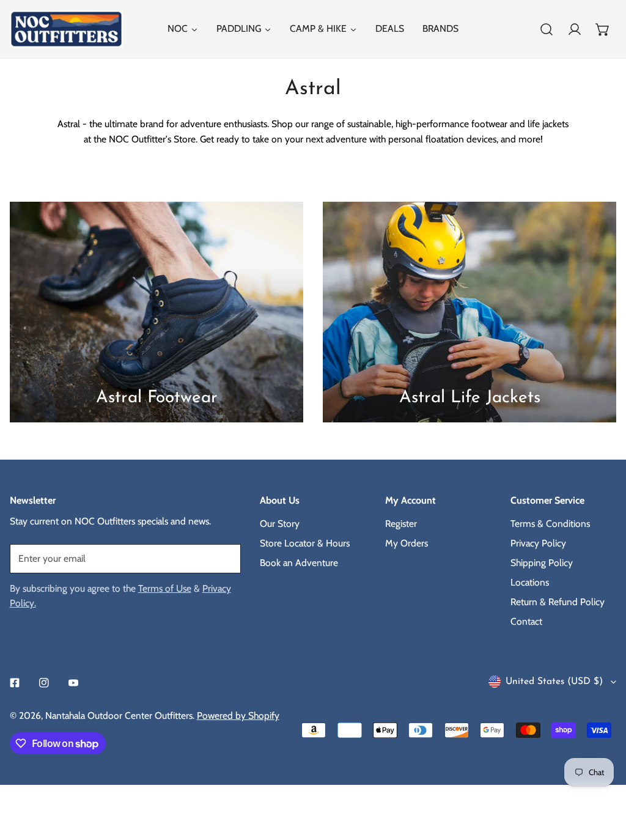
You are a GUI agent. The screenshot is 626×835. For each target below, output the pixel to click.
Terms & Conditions (550, 523)
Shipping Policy (541, 562)
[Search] (546, 29)
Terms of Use (164, 588)
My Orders (406, 543)
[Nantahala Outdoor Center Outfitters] (66, 29)
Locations (529, 582)
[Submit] (225, 558)
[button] (603, 29)
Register (401, 523)
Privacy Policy (538, 543)
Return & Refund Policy (557, 602)
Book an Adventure (299, 562)
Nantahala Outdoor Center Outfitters (119, 715)
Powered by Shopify (238, 715)
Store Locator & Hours (305, 543)
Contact (526, 621)
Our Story (280, 523)
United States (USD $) (554, 681)
